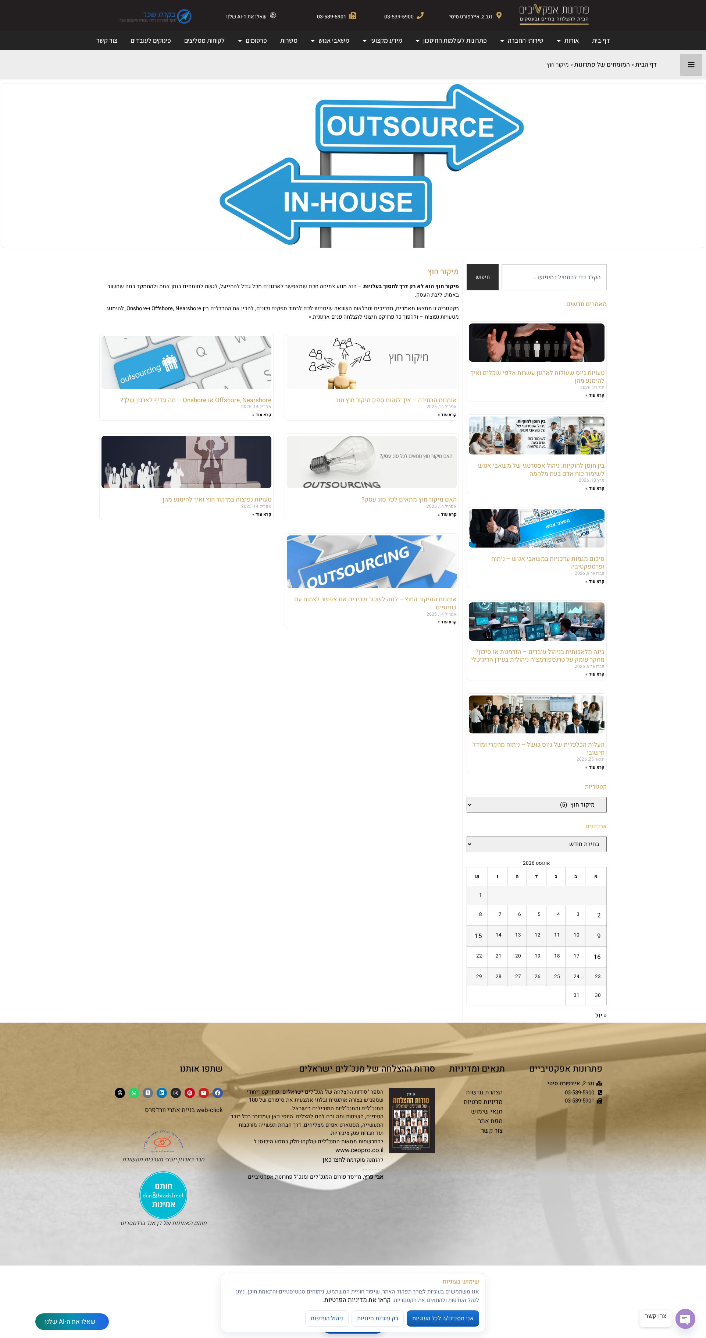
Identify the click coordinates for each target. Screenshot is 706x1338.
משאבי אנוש (333, 40)
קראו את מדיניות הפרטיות (357, 1300)
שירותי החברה (525, 40)
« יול (601, 1015)
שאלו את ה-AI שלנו (246, 17)
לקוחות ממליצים (204, 40)
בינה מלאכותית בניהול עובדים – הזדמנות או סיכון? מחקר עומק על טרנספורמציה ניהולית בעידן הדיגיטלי (538, 656)
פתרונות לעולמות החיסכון (455, 40)
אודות (571, 40)
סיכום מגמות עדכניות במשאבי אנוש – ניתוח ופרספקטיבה (548, 562)
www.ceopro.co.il (359, 1150)
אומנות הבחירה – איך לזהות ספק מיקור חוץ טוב (396, 400)
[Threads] (120, 1093)
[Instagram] (176, 1093)
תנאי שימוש (487, 1111)
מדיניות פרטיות (483, 1102)
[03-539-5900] (420, 15)
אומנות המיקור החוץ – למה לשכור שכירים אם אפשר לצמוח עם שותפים (375, 603)
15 (478, 936)
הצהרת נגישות (484, 1092)
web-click (209, 1110)
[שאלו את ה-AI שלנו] (273, 15)
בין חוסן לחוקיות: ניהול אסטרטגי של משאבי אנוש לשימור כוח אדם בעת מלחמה (541, 469)
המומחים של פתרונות (602, 64)
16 (597, 957)
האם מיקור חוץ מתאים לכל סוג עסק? (409, 499)
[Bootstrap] (148, 1093)
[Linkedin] (162, 1093)
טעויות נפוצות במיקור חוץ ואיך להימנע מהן (217, 499)
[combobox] (554, 277)
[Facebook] (218, 1093)
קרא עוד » (595, 395)
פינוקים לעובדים (151, 40)
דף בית (601, 40)
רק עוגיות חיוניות (377, 1318)
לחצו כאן (333, 1159)
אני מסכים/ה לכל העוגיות (443, 1318)
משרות (288, 40)
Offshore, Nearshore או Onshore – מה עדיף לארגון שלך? (195, 400)
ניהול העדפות (327, 1318)
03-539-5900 (399, 17)
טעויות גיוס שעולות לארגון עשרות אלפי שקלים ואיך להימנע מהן (538, 377)
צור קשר (106, 40)
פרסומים (256, 40)
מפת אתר (490, 1121)
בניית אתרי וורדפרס (170, 1110)
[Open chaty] (685, 1319)
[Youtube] (204, 1093)
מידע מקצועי (386, 40)
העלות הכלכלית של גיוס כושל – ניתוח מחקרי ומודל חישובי (539, 748)
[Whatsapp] (134, 1093)
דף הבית (646, 64)
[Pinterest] (190, 1093)
